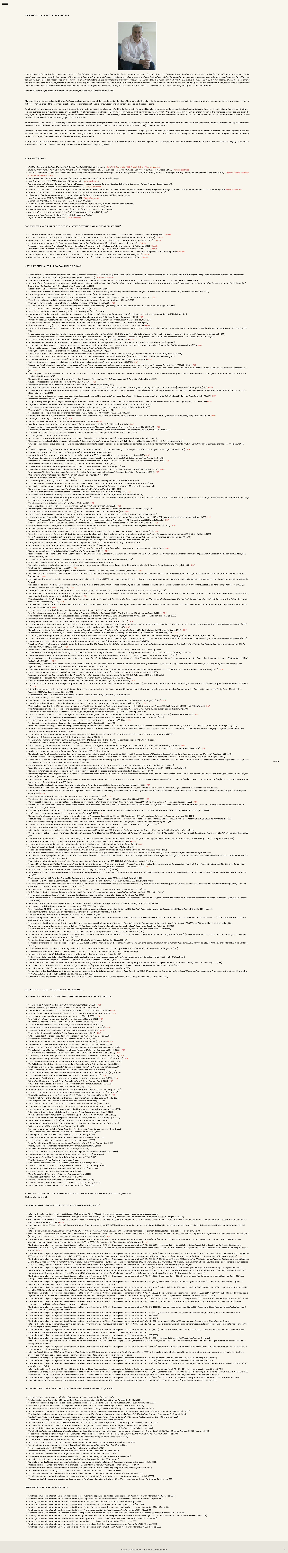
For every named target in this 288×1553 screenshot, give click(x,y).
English (229, 172)
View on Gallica (74, 218)
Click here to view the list (36, 1197)
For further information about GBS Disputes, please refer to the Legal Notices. (144, 1549)
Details (168, 234)
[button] (5, 3)
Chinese (41, 175)
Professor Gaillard (74, 101)
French (237, 172)
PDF (153, 297)
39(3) (72, 277)
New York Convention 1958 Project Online (125, 167)
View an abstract (152, 167)
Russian (245, 172)
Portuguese (220, 189)
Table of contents (91, 198)
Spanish (32, 175)
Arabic (50, 175)
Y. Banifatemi (198, 706)
